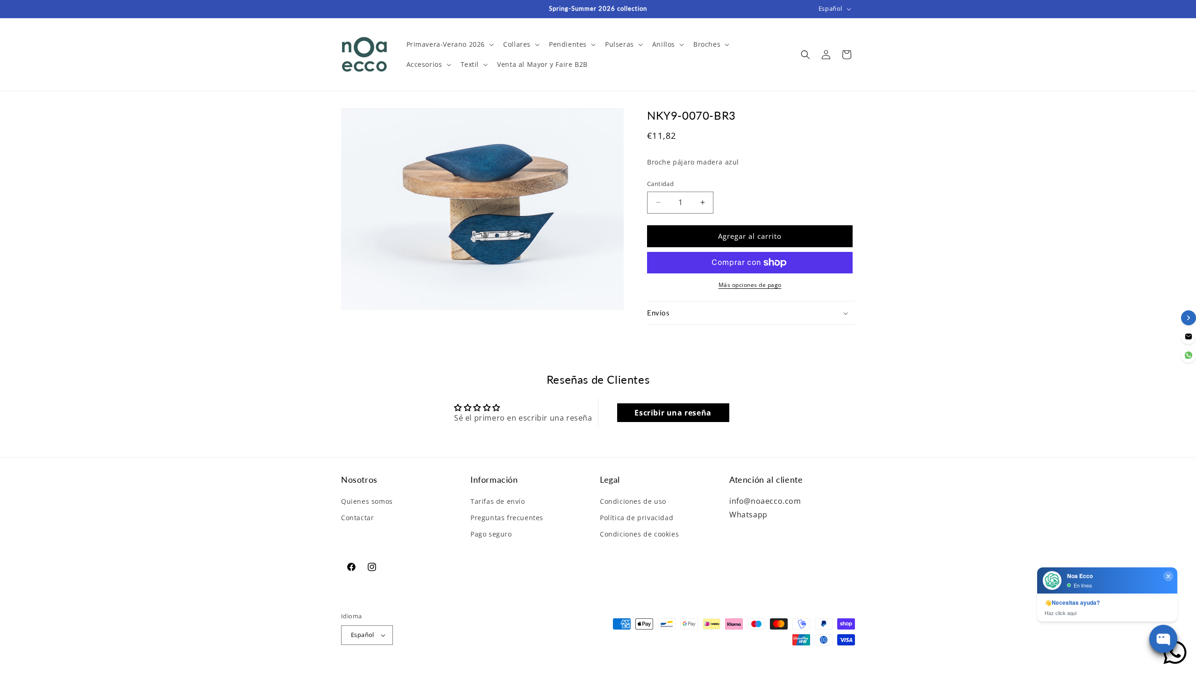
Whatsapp (748, 514)
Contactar (357, 517)
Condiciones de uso (633, 501)
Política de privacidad (636, 517)
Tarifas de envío (497, 501)
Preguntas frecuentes (506, 517)
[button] (449, 44)
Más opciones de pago (750, 285)
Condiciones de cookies (639, 534)
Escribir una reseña (672, 413)
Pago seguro (491, 534)
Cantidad (660, 183)
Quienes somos (367, 501)
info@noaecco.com (765, 501)
